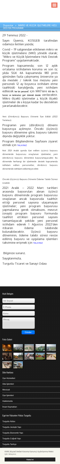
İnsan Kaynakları (9, 407)
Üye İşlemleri (8, 395)
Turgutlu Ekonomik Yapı (12, 433)
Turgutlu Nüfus (8, 421)
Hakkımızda (7, 401)
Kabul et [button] (30, 460)
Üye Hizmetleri (8, 378)
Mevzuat (6, 390)
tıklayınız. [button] (12, 454)
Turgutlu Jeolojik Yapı (11, 427)
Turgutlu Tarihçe (9, 444)
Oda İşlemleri (8, 384)
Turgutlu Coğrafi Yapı (11, 438)
